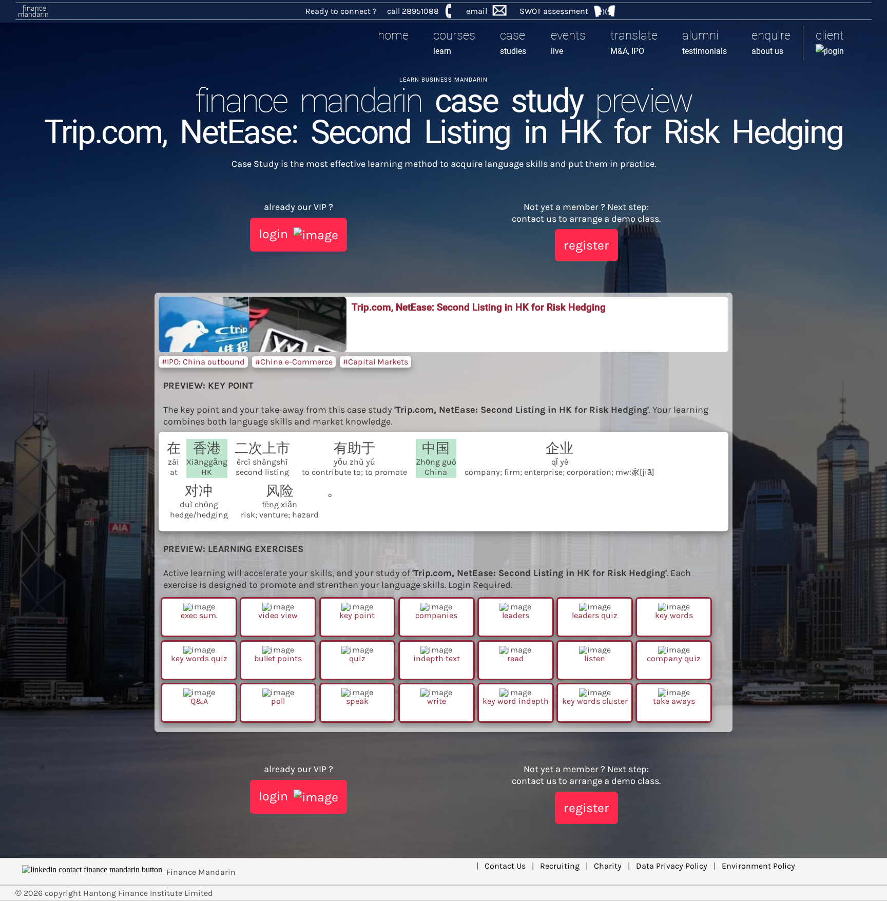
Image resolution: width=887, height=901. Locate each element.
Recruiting (560, 866)
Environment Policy (758, 866)
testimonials (704, 41)
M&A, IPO (634, 41)
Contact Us (505, 866)
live (568, 41)
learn (454, 41)
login (830, 41)
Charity (608, 866)
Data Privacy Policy (671, 866)
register (586, 245)
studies (513, 41)
